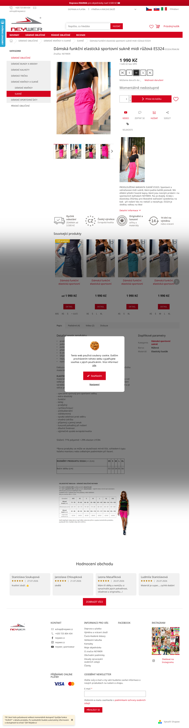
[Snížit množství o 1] (130, 100)
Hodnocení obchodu (94, 563)
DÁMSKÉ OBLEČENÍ (20, 57)
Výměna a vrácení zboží (103, 9)
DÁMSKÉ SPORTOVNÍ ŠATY (24, 99)
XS (63, 313)
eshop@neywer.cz (64, 629)
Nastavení (94, 384)
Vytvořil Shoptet (172, 721)
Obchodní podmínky (94, 655)
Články (87, 665)
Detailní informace (129, 210)
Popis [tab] (59, 325)
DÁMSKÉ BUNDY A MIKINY (24, 63)
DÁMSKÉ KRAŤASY (24, 87)
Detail (69, 306)
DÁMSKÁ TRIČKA (19, 75)
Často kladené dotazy (94, 636)
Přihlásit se (93, 709)
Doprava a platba (76, 9)
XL (101, 313)
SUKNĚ (18, 93)
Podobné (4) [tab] (74, 325)
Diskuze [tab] (104, 325)
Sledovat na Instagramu (168, 660)
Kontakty (88, 643)
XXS (57, 313)
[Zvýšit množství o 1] (130, 97)
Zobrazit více (94, 601)
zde (94, 365)
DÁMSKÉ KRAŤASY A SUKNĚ (24, 81)
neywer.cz (60, 637)
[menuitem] (14, 35)
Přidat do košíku (154, 98)
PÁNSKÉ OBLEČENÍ (20, 105)
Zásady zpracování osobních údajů (93, 660)
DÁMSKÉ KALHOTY (20, 69)
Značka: (62, 53)
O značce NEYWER (93, 651)
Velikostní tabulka (93, 640)
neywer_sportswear (65, 646)
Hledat (116, 26)
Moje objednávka (92, 647)
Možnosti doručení (154, 80)
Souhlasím (96, 375)
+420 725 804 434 (63, 633)
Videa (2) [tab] (90, 325)
